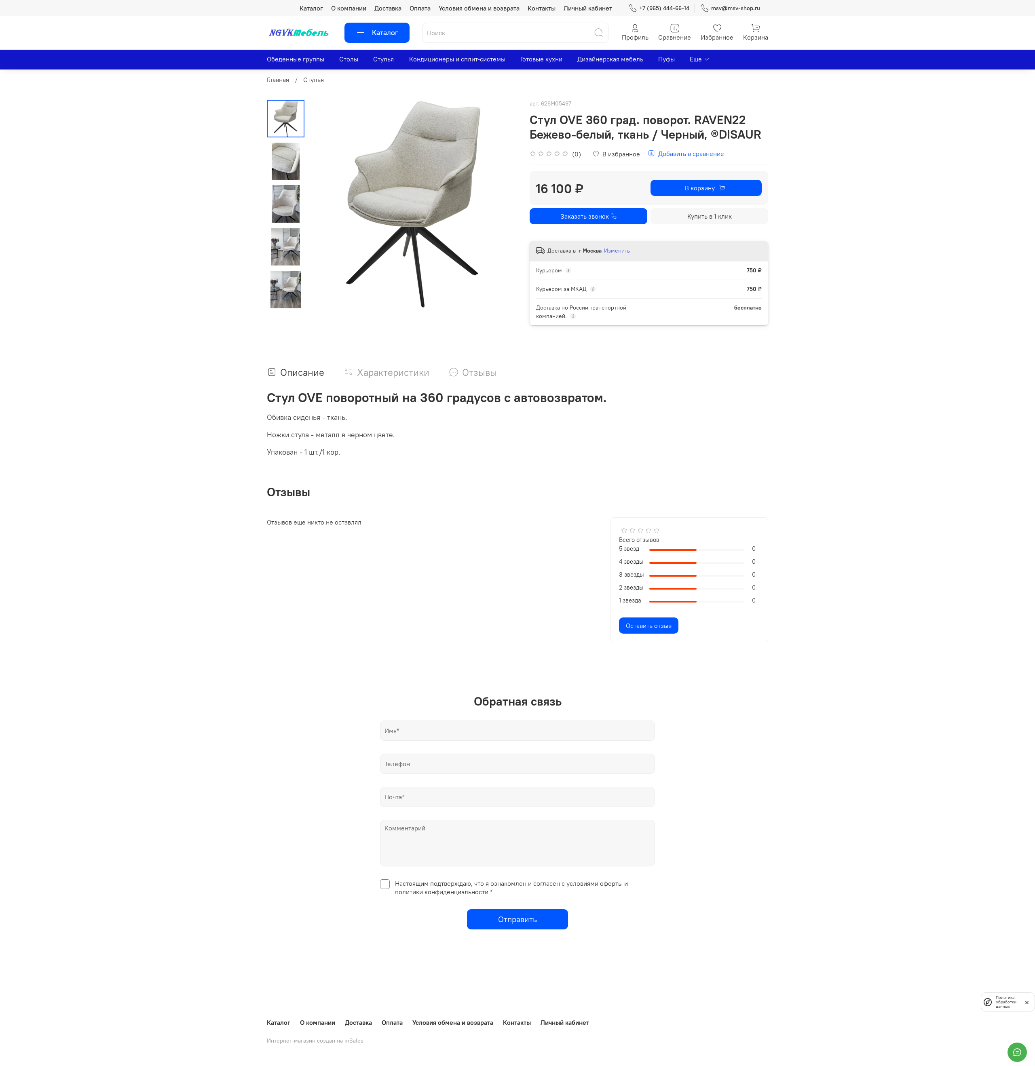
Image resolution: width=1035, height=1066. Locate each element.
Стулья (383, 59)
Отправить (517, 919)
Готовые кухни (541, 59)
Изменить (617, 250)
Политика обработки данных (1006, 1002)
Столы (348, 59)
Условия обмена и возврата (479, 8)
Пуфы (666, 59)
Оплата (420, 8)
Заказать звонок (584, 216)
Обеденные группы (295, 59)
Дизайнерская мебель (610, 59)
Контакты (542, 8)
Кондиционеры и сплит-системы (457, 59)
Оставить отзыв (649, 625)
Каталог (311, 8)
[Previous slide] (324, 204)
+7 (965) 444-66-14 (664, 8)
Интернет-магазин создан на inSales (315, 1040)
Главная (278, 80)
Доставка (387, 8)
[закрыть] (1027, 1001)
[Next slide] (286, 298)
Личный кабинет (588, 8)
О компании (348, 8)
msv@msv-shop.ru (735, 8)
